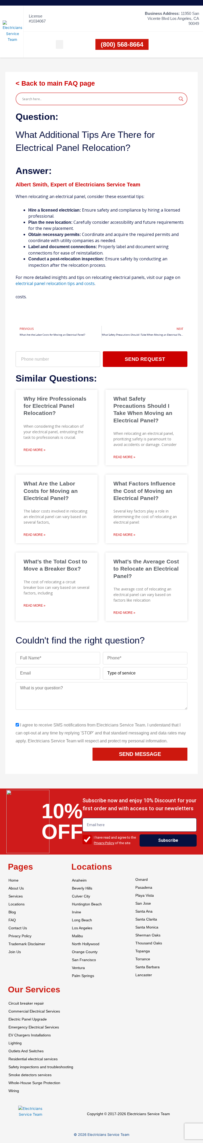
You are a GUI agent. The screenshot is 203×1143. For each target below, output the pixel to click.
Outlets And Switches (26, 1051)
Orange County (85, 952)
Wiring (13, 1091)
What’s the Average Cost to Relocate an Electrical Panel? (146, 568)
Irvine (76, 912)
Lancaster (143, 975)
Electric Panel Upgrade (27, 1019)
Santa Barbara (147, 967)
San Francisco (84, 960)
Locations (16, 904)
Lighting (15, 1043)
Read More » (34, 450)
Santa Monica (146, 927)
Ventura (78, 968)
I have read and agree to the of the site (115, 840)
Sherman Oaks (147, 935)
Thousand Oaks (148, 943)
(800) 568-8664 (122, 44)
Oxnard (141, 880)
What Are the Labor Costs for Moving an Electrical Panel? (51, 490)
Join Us (14, 952)
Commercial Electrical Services (34, 1011)
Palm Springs (83, 976)
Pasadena (143, 888)
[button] (59, 44)
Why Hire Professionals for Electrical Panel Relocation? (55, 406)
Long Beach (82, 920)
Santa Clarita (146, 919)
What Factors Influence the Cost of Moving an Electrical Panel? (144, 490)
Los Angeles (82, 928)
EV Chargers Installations (29, 1035)
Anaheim (79, 880)
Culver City (81, 896)
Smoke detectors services (30, 1075)
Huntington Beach (87, 904)
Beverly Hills (82, 888)
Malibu (77, 936)
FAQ (12, 920)
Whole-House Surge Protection (34, 1083)
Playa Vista (144, 895)
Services (15, 896)
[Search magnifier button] (181, 99)
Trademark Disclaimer (26, 944)
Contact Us (17, 928)
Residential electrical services (33, 1059)
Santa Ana (144, 911)
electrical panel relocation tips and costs (55, 283)
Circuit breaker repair (26, 1003)
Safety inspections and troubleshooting (40, 1067)
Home (13, 880)
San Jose (143, 903)
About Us (16, 888)
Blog (12, 912)
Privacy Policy (104, 843)
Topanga (142, 951)
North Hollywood (85, 944)
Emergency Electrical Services (33, 1027)
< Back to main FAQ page (55, 83)
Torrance (142, 959)
